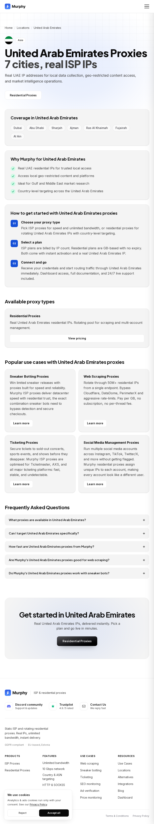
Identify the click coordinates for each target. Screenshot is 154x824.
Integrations (125, 784)
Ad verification (89, 790)
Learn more (21, 423)
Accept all (54, 812)
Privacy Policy (141, 815)
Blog (121, 790)
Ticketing (86, 777)
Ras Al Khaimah (97, 128)
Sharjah (57, 128)
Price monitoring (91, 797)
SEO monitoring (90, 784)
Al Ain (17, 136)
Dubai (18, 128)
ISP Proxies (12, 763)
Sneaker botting (90, 770)
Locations (23, 27)
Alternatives (125, 777)
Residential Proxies (23, 95)
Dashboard (125, 797)
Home (9, 27)
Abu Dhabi (36, 128)
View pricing (77, 338)
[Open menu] (146, 6)
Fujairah (121, 128)
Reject (22, 812)
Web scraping (89, 763)
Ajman (74, 128)
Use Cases (125, 763)
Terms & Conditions (117, 815)
